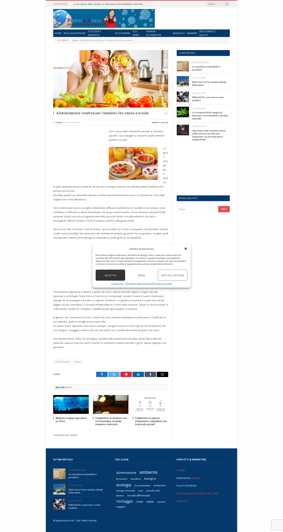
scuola (77, 361)
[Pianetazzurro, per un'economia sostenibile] (104, 18)
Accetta (110, 275)
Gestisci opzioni (172, 275)
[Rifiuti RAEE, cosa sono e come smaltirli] (183, 96)
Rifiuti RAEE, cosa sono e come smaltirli (208, 99)
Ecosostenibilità (142, 485)
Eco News (135, 33)
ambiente (148, 472)
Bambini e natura (160, 122)
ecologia (123, 484)
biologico (150, 478)
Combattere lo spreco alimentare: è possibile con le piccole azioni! (151, 421)
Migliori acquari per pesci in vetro (71, 419)
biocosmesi (121, 478)
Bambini (192, 33)
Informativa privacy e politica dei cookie (197, 493)
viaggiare (121, 506)
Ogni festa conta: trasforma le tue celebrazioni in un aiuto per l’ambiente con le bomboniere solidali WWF (209, 135)
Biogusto (179, 33)
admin (59, 122)
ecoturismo (159, 485)
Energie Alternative (153, 33)
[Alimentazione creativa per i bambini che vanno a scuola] (110, 79)
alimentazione (62, 361)
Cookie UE (181, 501)
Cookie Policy (117, 283)
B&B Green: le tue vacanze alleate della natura (209, 84)
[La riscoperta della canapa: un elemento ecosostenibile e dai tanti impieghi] (183, 112)
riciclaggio (124, 501)
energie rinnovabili (125, 490)
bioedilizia (136, 478)
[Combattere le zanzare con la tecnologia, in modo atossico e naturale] (111, 404)
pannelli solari (153, 490)
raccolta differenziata (138, 495)
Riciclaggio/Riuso (74, 33)
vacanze (161, 501)
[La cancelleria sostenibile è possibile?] (183, 66)
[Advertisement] (80, 153)
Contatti (180, 470)
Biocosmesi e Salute (207, 33)
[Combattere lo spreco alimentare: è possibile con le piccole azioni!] (150, 404)
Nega (141, 275)
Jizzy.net (196, 477)
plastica (120, 495)
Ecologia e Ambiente (94, 33)
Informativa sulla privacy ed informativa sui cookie (148, 283)
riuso (139, 501)
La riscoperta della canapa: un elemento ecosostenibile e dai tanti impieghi (110, 4)
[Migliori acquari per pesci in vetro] (71, 404)
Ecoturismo (122, 33)
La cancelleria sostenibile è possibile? (206, 68)
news (140, 490)
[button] (185, 248)
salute (150, 501)
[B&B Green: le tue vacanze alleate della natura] (183, 81)
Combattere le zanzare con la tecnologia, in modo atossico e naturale (111, 421)
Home (57, 33)
